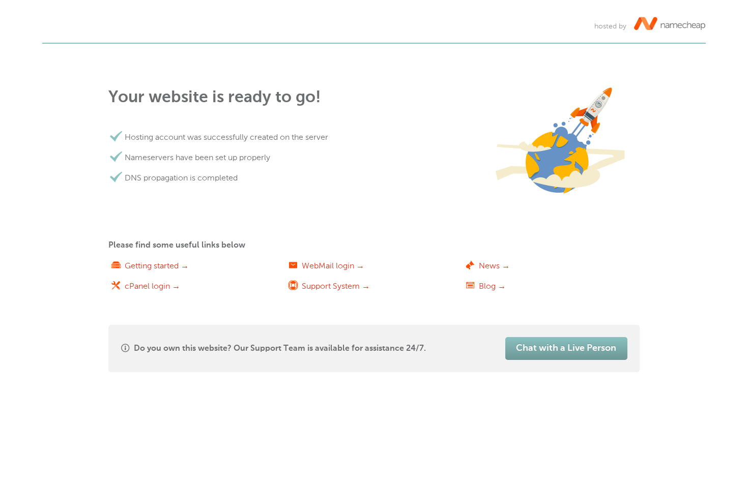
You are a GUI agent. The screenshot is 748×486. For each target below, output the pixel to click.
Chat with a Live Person (566, 348)
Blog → (492, 286)
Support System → (336, 286)
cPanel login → (152, 286)
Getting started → (157, 265)
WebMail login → (333, 265)
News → (494, 265)
